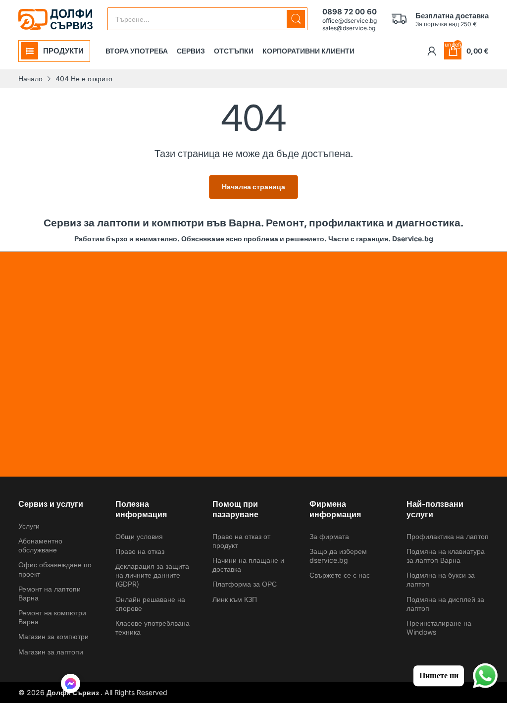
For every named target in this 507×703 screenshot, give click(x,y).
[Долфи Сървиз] (55, 19)
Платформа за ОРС (244, 584)
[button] (70, 685)
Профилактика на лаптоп (447, 536)
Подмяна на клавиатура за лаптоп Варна (445, 555)
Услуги (29, 526)
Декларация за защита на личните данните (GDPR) (152, 575)
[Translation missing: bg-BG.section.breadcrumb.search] (296, 19)
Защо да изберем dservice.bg (338, 555)
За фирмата (329, 536)
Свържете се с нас (339, 575)
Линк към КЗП (234, 599)
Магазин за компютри (53, 636)
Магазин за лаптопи (50, 652)
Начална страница (253, 186)
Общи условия (139, 536)
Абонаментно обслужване (40, 545)
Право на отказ (139, 551)
